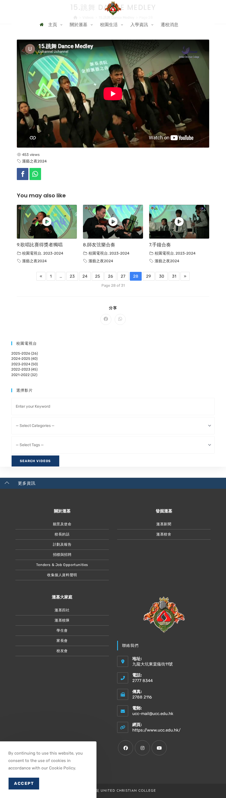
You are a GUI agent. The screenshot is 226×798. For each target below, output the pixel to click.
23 (72, 276)
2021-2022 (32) (24, 375)
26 (110, 276)
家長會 (62, 641)
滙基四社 (62, 610)
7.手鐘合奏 (160, 244)
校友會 (62, 651)
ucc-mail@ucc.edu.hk (152, 713)
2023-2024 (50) (24, 364)
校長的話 (62, 534)
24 (84, 276)
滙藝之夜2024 (34, 161)
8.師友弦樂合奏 (99, 244)
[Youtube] (159, 747)
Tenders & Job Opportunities (62, 565)
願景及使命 (62, 524)
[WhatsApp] (35, 174)
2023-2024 (53, 253)
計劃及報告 (62, 544)
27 (123, 276)
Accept (24, 783)
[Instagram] (142, 747)
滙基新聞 (163, 524)
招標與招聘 (62, 555)
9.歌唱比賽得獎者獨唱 (40, 244)
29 (148, 276)
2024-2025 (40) (24, 359)
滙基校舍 (163, 534)
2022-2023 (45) (24, 369)
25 (97, 276)
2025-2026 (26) (24, 353)
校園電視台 (31, 253)
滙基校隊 (62, 620)
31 (174, 276)
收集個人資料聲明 (62, 575)
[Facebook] (22, 174)
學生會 (62, 630)
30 (161, 276)
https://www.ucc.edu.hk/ (156, 730)
